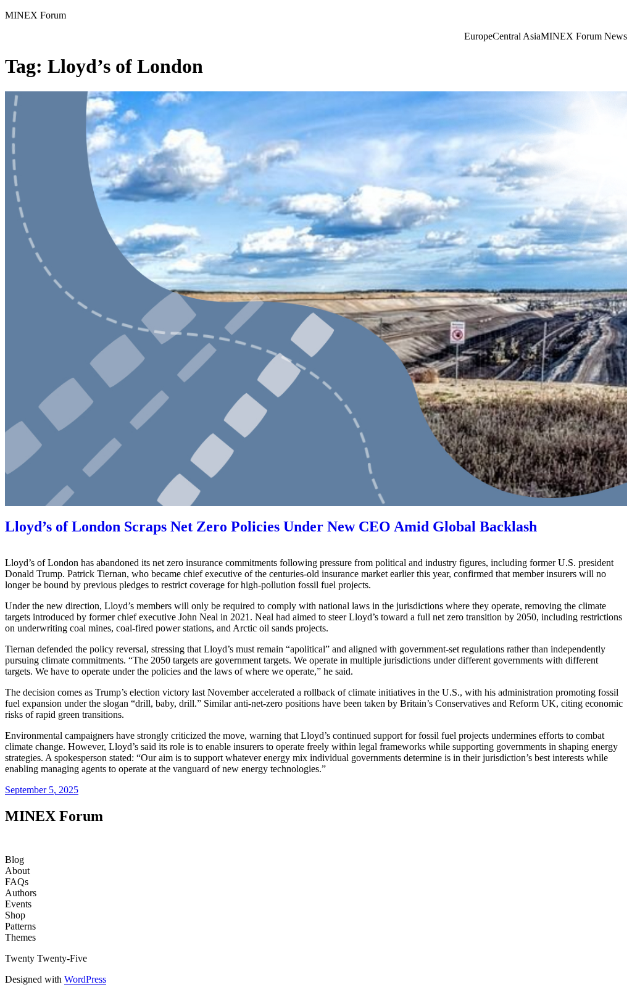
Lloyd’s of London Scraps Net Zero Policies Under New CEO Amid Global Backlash (271, 526)
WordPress (85, 979)
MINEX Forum (35, 15)
